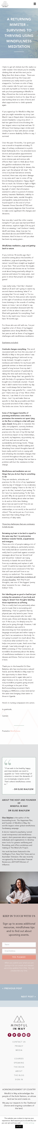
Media (19, 1050)
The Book (19, 1067)
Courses (19, 1059)
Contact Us (19, 1042)
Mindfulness (15, 731)
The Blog (19, 1075)
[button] (19, 957)
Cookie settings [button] (28, 1123)
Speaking (19, 1063)
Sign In (19, 1080)
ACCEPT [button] (19, 1126)
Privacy (19, 1046)
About (19, 1071)
